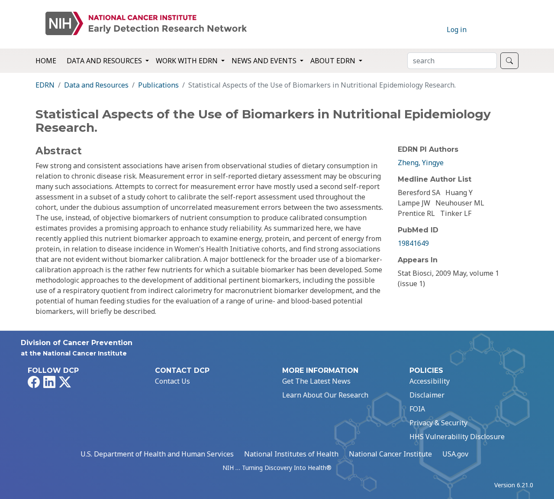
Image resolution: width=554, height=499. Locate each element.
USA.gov (455, 454)
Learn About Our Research (325, 395)
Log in (457, 29)
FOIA (417, 409)
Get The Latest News (316, 381)
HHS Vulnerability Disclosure (457, 436)
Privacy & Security (438, 422)
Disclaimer (426, 395)
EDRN (45, 85)
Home (45, 60)
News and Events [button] (265, 60)
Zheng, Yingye (421, 162)
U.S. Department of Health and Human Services (157, 454)
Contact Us (172, 381)
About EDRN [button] (333, 60)
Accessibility (429, 381)
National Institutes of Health (291, 454)
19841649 (413, 243)
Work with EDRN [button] (187, 60)
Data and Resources (96, 85)
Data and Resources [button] (105, 60)
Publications (158, 85)
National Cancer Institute (390, 454)
